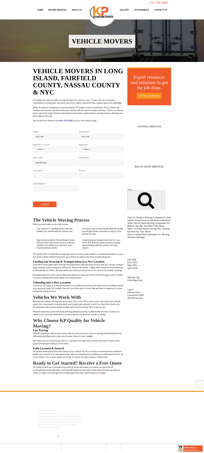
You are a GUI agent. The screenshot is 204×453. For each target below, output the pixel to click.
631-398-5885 (159, 2)
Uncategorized (134, 280)
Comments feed (135, 295)
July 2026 (131, 259)
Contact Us (160, 10)
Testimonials (141, 10)
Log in (130, 289)
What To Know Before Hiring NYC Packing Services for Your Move (148, 230)
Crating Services (149, 126)
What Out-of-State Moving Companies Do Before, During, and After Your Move (148, 224)
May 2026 (132, 265)
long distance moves (77, 311)
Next (87, 418)
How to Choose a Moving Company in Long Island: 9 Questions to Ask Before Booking (149, 219)
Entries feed (133, 292)
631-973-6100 (66, 120)
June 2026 (132, 262)
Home (40, 10)
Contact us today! (97, 373)
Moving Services (57, 10)
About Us (77, 10)
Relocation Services (149, 166)
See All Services (149, 96)
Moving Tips (133, 277)
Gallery (124, 10)
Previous (34, 418)
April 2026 (132, 268)
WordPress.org (134, 298)
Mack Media (108, 451)
